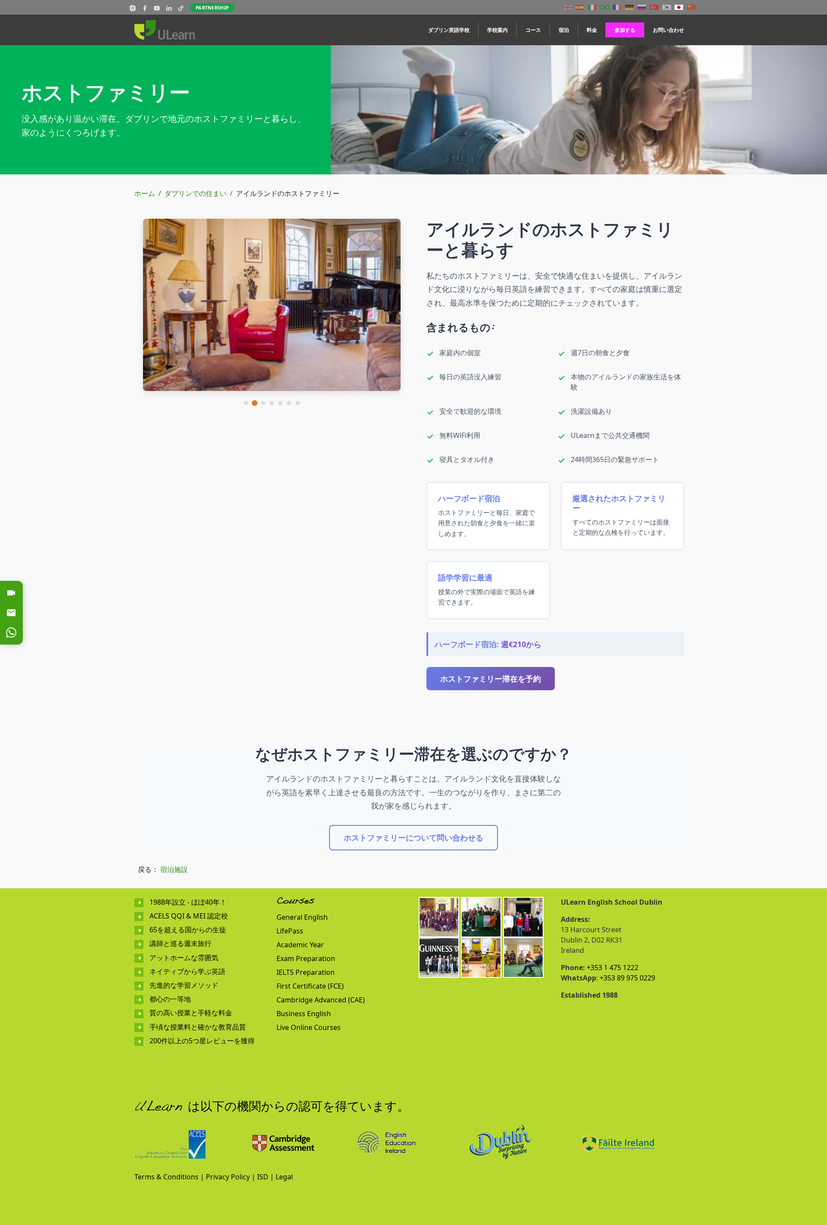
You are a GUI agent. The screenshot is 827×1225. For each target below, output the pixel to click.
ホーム (144, 193)
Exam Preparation (306, 958)
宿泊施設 (174, 869)
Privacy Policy (228, 1177)
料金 (592, 30)
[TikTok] (180, 7)
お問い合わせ (668, 30)
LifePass (290, 931)
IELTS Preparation (306, 972)
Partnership (212, 7)
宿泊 (564, 30)
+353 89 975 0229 (627, 978)
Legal (284, 1177)
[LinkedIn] (168, 7)
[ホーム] (168, 30)
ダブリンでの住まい (196, 193)
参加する (625, 30)
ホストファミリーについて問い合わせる (413, 837)
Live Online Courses (309, 1027)
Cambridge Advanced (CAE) (321, 1000)
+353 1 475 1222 (612, 967)
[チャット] (11, 632)
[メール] (11, 612)
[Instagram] (132, 7)
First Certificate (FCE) (310, 986)
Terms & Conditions (166, 1177)
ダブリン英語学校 (448, 30)
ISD (262, 1177)
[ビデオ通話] (11, 592)
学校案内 (497, 30)
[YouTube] (156, 7)
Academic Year (300, 944)
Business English (304, 1013)
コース (533, 30)
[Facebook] (144, 7)
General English (302, 917)
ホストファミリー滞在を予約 (490, 678)
